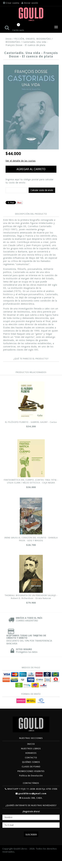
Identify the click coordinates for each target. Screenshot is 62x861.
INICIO (31, 744)
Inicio (9, 39)
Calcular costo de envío (42, 190)
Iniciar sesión (31, 3)
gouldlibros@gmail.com (32, 793)
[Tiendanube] (9, 856)
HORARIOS (31, 753)
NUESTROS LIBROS (31, 748)
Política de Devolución (31, 775)
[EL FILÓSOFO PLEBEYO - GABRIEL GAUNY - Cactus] (31, 401)
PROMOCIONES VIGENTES (31, 771)
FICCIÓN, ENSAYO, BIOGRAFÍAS (32, 39)
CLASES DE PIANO (31, 766)
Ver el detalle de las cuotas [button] (21, 161)
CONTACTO (31, 757)
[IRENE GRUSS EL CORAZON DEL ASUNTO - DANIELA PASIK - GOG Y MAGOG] (31, 516)
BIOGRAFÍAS (13, 42)
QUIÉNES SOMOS (31, 762)
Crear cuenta (12, 3)
